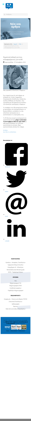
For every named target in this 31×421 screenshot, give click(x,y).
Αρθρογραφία (15, 304)
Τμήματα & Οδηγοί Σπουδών (15, 265)
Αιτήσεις (5, 130)
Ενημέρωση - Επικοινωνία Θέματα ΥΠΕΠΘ (15, 299)
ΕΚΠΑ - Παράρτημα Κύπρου (15, 272)
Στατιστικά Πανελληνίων (15, 301)
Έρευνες (15, 306)
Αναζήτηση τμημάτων (15, 288)
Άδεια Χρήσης (13, 330)
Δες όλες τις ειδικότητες (9, 132)
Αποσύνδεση (21, 330)
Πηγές (7, 330)
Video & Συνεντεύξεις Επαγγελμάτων (15, 309)
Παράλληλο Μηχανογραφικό (15, 290)
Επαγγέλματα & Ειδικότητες (15, 267)
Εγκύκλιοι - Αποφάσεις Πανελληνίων (15, 262)
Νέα (15, 281)
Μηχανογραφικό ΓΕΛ (15, 283)
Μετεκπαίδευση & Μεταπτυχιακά (15, 270)
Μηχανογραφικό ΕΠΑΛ (15, 285)
